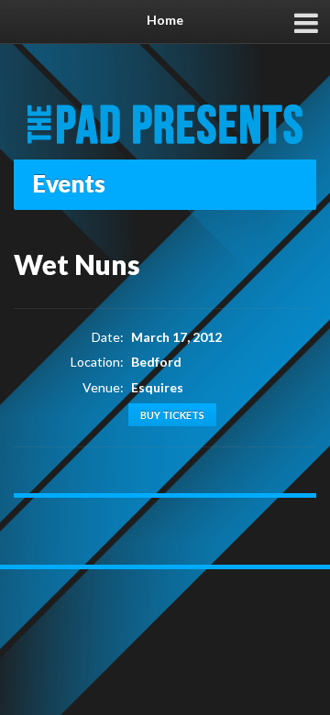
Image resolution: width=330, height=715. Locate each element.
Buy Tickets (172, 415)
